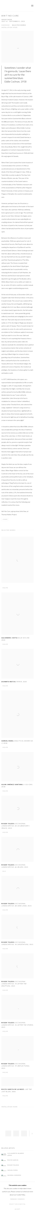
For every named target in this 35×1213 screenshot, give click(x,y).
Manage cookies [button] (17, 1199)
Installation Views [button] (9, 27)
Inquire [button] (5, 587)
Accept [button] (17, 1209)
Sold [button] (4, 871)
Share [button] (5, 519)
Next (32, 1134)
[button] (8, 1133)
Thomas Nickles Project (6, 6)
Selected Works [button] (19, 25)
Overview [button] (5, 25)
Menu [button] (32, 5)
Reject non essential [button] (17, 1204)
